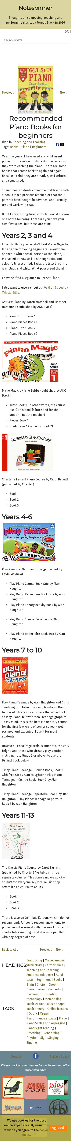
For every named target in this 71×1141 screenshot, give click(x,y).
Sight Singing (49, 1038)
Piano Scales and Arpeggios (46, 1023)
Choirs (41, 984)
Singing (32, 1042)
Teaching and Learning (29, 142)
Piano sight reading (40, 1028)
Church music (36, 989)
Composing (34, 960)
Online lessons (57, 1009)
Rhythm (32, 1038)
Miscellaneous (55, 960)
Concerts (54, 989)
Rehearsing (51, 1033)
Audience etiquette (40, 975)
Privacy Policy (59, 1056)
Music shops (55, 1004)
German (32, 994)
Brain (30, 984)
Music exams (35, 1004)
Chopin (53, 984)
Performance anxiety (41, 1018)
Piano (25, 147)
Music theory (35, 1009)
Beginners (39, 147)
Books (14, 147)
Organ (44, 1013)
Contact (15, 1056)
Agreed (58, 1128)
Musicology (34, 965)
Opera (33, 1013)
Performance (54, 965)
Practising (34, 1033)
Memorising (53, 999)
